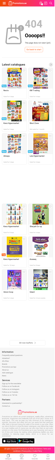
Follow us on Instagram (10, 389)
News (4, 376)
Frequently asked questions (12, 355)
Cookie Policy (37, 451)
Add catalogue (7, 373)
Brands (4, 364)
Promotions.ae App (9, 367)
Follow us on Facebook (10, 386)
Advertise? (6, 358)
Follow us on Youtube (10, 392)
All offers (5, 361)
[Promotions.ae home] (17, 3)
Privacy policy (26, 451)
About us (5, 370)
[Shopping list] (46, 3)
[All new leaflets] (51, 65)
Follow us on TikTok (9, 395)
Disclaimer (38, 449)
